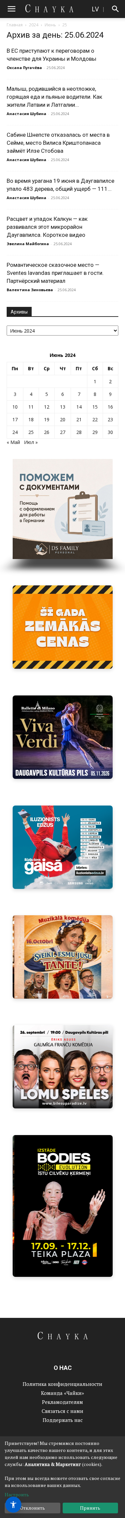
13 (62, 407)
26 (46, 432)
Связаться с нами (62, 1411)
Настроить (17, 1494)
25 (31, 432)
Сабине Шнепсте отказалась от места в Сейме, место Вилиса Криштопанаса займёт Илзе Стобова (58, 142)
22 (95, 419)
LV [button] (95, 8)
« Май (13, 442)
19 (46, 419)
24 (15, 432)
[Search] (115, 9)
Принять (90, 1508)
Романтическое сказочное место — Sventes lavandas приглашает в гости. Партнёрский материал (55, 273)
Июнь (50, 25)
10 (15, 407)
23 (110, 419)
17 (15, 419)
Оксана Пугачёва (24, 67)
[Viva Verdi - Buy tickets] (63, 737)
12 (46, 407)
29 (95, 432)
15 (95, 407)
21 (79, 419)
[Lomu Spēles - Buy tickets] (63, 1066)
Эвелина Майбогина (28, 243)
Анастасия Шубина (26, 113)
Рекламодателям (62, 1402)
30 (110, 432)
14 (79, 407)
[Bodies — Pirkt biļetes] (63, 1206)
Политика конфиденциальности (62, 1384)
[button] (11, 9)
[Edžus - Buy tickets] (63, 847)
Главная (15, 25)
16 (110, 407)
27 (62, 432)
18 (31, 419)
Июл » (31, 442)
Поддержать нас (63, 1420)
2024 (33, 25)
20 (62, 419)
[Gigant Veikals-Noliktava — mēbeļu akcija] (63, 627)
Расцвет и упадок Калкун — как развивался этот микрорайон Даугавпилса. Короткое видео (47, 226)
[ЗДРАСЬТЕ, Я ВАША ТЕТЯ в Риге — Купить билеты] (63, 957)
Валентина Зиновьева (30, 289)
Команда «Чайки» (62, 1393)
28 (79, 432)
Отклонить (32, 1508)
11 (31, 407)
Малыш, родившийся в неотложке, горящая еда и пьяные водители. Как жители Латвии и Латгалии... (54, 96)
